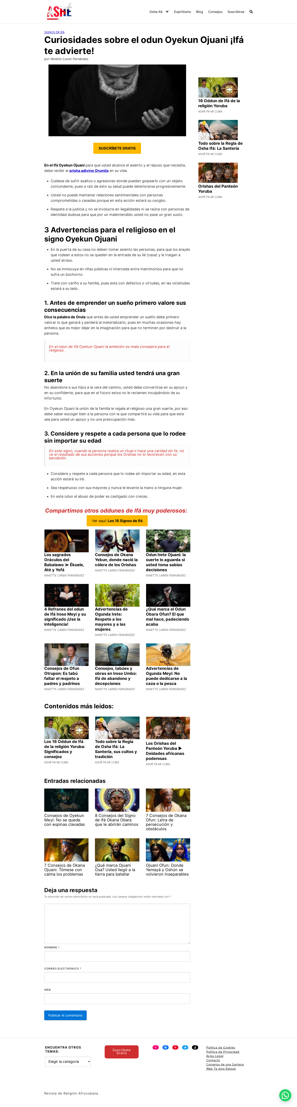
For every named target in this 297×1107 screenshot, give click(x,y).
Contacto (213, 1060)
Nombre (52, 947)
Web (47, 989)
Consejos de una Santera (225, 1064)
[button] (285, 1095)
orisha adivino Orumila (88, 171)
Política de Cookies (220, 1047)
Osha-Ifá (156, 12)
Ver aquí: (117, 521)
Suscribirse (235, 12)
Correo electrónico (62, 968)
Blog (199, 12)
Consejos (215, 12)
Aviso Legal (214, 1056)
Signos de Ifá (54, 32)
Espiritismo (182, 12)
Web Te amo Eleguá (221, 1068)
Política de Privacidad (222, 1051)
